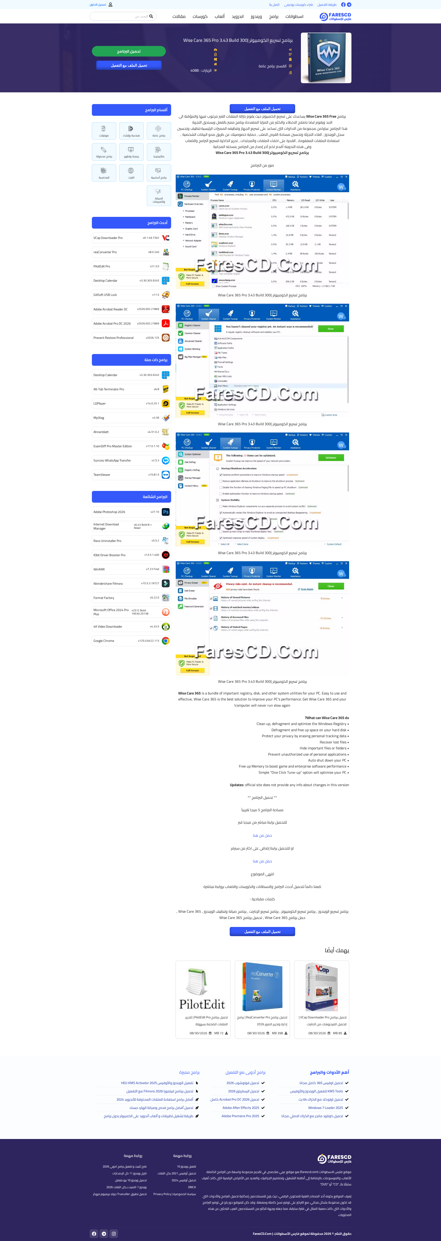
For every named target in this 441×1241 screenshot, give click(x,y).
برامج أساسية (159, 177)
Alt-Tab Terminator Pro (108, 389)
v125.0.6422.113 (148, 640)
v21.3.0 (154, 266)
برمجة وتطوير (131, 156)
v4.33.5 (154, 626)
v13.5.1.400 (151, 554)
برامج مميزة (189, 1072)
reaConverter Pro (105, 252)
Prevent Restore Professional (113, 338)
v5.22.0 (154, 597)
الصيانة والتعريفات (159, 200)
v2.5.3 (155, 460)
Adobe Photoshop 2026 (109, 512)
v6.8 (156, 389)
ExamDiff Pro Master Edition (112, 446)
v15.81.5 (153, 474)
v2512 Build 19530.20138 (140, 612)
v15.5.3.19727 (150, 583)
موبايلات (104, 135)
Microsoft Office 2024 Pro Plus (111, 612)
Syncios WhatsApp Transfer (112, 460)
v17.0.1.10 (152, 446)
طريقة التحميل (327, 5)
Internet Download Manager (106, 526)
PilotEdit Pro (101, 266)
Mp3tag (98, 418)
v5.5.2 (155, 540)
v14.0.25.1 (152, 403)
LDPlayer (99, 403)
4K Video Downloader (107, 626)
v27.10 (155, 511)
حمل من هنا (262, 835)
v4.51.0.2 (153, 431)
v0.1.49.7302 (151, 237)
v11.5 (155, 294)
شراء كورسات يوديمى (298, 5)
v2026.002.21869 (148, 309)
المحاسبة (104, 177)
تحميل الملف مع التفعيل (129, 65)
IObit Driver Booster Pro (109, 555)
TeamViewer (101, 475)
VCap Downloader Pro (108, 238)
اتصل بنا (274, 5)
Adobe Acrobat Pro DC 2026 (112, 323)
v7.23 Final (152, 569)
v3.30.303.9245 (149, 280)
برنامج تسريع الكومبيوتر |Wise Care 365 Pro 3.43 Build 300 (238, 40)
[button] (294, 16)
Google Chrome (103, 641)
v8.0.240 (153, 252)
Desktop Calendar (105, 280)
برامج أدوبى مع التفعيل (246, 1072)
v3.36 (155, 417)
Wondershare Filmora (108, 583)
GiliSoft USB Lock (105, 295)
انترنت (131, 177)
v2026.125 (152, 337)
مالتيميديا (158, 156)
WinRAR (99, 569)
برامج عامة (159, 135)
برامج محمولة (104, 156)
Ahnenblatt (101, 432)
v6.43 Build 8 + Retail (143, 526)
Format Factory (103, 598)
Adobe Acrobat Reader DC (110, 309)
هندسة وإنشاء (131, 135)
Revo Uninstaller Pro (107, 541)
